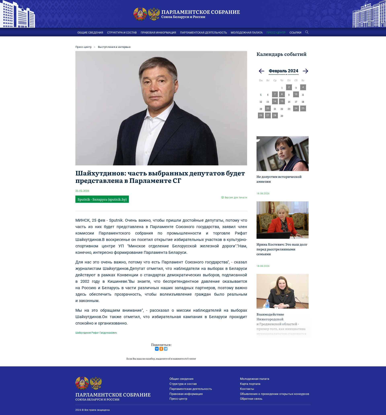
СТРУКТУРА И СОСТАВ (122, 32)
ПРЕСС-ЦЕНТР (276, 32)
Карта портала (250, 384)
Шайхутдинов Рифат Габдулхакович (96, 332)
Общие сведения (181, 379)
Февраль (278, 70)
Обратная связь (251, 399)
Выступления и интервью (114, 46)
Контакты (247, 389)
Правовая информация (186, 394)
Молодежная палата (254, 379)
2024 (293, 70)
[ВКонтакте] (157, 349)
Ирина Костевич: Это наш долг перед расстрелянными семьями (282, 249)
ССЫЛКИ (295, 32)
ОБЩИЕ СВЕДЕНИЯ (90, 32)
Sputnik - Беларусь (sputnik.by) (102, 199)
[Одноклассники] (161, 349)
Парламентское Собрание (113, 396)
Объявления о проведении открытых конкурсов (274, 394)
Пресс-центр (83, 46)
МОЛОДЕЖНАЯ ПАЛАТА (247, 32)
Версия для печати (236, 197)
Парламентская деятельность (190, 389)
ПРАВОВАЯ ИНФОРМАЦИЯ (158, 32)
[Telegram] (165, 349)
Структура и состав (183, 384)
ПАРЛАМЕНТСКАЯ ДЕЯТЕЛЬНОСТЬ (203, 32)
